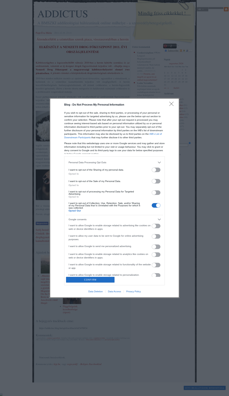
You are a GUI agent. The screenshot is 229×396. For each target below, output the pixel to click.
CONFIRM (90, 280)
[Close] (172, 105)
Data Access (114, 291)
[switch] (156, 170)
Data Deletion (95, 291)
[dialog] (114, 198)
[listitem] (114, 162)
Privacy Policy (133, 291)
